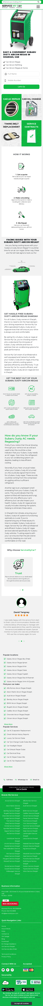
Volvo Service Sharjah (30, 871)
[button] (20, 590)
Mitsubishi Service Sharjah (31, 853)
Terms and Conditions (9, 954)
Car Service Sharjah (8, 946)
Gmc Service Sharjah (30, 823)
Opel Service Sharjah (30, 856)
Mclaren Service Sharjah (31, 846)
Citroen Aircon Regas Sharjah (17, 718)
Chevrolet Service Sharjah (11, 816)
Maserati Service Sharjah (31, 843)
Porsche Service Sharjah (31, 858)
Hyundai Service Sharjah (11, 828)
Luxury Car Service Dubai (16, 738)
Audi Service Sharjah (30, 806)
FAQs (3, 931)
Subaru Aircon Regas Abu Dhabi (18, 659)
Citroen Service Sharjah (31, 816)
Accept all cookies (21, 1003)
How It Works (6, 929)
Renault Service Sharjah (12, 861)
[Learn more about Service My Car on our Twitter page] (3, 969)
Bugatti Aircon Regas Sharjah (17, 707)
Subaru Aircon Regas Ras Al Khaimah (20, 678)
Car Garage (5, 936)
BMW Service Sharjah (30, 811)
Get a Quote (21, 789)
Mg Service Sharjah (29, 848)
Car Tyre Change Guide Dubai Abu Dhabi (21, 742)
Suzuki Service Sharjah (12, 869)
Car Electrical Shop (13, 753)
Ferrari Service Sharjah (30, 818)
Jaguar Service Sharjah (12, 831)
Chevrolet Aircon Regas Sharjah (18, 715)
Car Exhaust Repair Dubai (16, 749)
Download (5, 941)
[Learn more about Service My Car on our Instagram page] (12, 969)
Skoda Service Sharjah (12, 866)
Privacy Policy (6, 956)
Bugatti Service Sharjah (12, 813)
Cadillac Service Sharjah (31, 813)
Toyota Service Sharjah (31, 869)
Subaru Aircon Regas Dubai (17, 670)
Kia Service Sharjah (13, 833)
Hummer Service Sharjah (31, 826)
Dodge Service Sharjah (12, 818)
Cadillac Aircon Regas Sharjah (17, 711)
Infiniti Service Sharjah (30, 828)
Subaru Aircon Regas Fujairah (17, 674)
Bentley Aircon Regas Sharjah (17, 699)
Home (4, 926)
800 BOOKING (10, 903)
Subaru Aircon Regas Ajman (17, 663)
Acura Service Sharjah (12, 801)
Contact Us (5, 934)
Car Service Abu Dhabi (9, 949)
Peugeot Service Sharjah (11, 858)
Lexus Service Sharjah (30, 838)
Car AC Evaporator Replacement (18, 731)
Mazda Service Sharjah (12, 846)
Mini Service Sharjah (13, 853)
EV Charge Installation (9, 944)
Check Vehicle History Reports (18, 734)
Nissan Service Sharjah (12, 856)
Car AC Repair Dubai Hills (16, 757)
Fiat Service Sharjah (13, 821)
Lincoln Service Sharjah (12, 843)
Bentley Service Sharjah (12, 811)
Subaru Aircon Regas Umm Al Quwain (20, 681)
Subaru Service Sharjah (31, 866)
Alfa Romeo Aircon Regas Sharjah (19, 688)
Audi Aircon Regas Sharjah (16, 696)
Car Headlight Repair (14, 746)
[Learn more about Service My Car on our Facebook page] (7, 969)
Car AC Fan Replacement (16, 761)
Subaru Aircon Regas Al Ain (17, 666)
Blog (3, 939)
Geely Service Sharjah (12, 823)
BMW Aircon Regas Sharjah (17, 703)
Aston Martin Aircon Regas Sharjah (19, 692)
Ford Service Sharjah (30, 821)
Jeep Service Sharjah (30, 831)
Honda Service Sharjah (12, 826)
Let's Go (21, 87)
